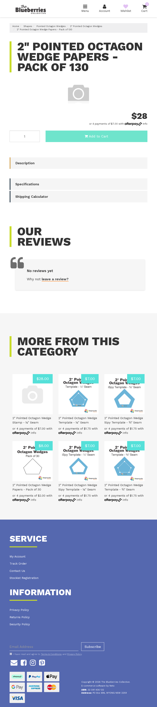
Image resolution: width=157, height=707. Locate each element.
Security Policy (20, 624)
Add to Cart (98, 136)
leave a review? (55, 279)
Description (25, 163)
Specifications (27, 184)
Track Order (18, 563)
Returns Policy (20, 617)
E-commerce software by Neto (97, 686)
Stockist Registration (24, 578)
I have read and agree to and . (47, 654)
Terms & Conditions (51, 654)
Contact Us (17, 571)
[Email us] (14, 662)
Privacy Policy (19, 610)
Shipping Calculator (31, 197)
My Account (17, 556)
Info (145, 123)
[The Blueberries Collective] (31, 8)
